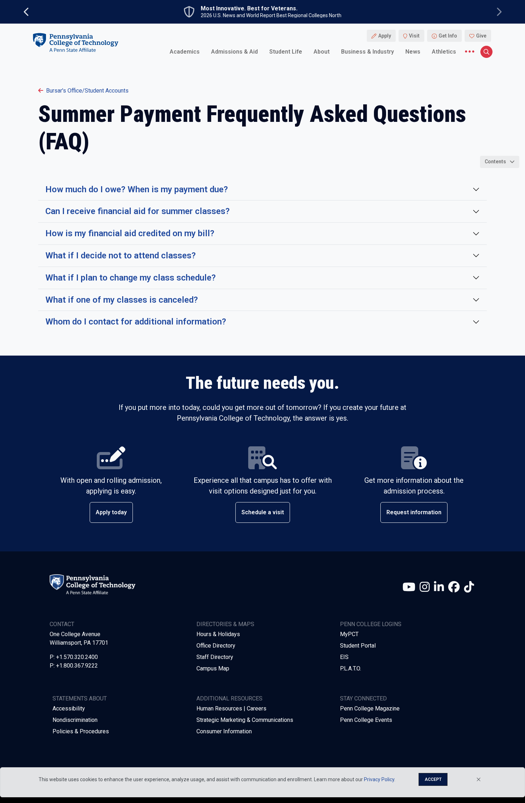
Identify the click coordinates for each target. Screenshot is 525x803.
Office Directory (215, 645)
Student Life (285, 51)
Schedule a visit (262, 512)
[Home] (75, 42)
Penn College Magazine (370, 708)
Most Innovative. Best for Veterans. (249, 8)
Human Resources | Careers (231, 708)
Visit (414, 36)
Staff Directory (214, 657)
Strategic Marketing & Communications (244, 720)
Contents (495, 161)
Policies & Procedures (80, 731)
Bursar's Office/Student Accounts (87, 90)
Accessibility (68, 708)
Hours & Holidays (218, 634)
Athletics (444, 51)
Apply (384, 36)
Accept (433, 779)
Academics (185, 51)
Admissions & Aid (234, 51)
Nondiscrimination (75, 720)
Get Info (448, 36)
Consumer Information (224, 731)
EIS (344, 657)
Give (481, 36)
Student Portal (358, 645)
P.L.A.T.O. (350, 668)
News (412, 51)
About (322, 51)
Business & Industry (367, 51)
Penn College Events (366, 720)
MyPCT (349, 634)
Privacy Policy (379, 779)
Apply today (111, 512)
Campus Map (212, 668)
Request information (413, 512)
